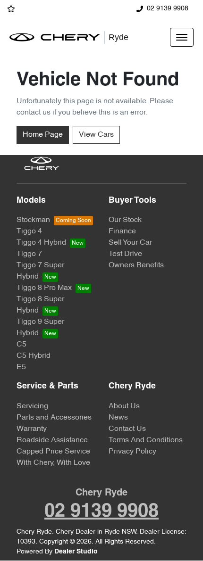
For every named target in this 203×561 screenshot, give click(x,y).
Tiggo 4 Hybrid (41, 243)
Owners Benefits (136, 265)
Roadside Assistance (52, 440)
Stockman (33, 220)
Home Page (43, 135)
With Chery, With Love (53, 463)
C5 (21, 344)
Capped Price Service (53, 451)
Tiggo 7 (29, 254)
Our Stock (125, 220)
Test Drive (125, 254)
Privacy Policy (132, 451)
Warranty (32, 429)
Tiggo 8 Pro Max (44, 288)
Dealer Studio (76, 552)
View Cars (96, 135)
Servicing (32, 406)
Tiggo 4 (29, 231)
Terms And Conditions (146, 440)
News (118, 417)
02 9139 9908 (167, 9)
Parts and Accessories (54, 417)
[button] (182, 37)
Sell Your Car (130, 243)
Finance (122, 231)
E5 (21, 367)
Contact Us (127, 429)
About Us (124, 406)
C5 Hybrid (34, 356)
